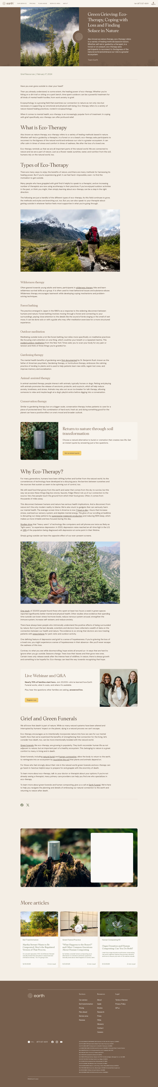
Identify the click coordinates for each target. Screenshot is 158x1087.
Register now (31, 700)
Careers (100, 1032)
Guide (99, 1004)
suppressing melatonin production (67, 516)
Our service (83, 1000)
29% (25, 530)
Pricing (81, 1008)
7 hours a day (82, 510)
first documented (69, 360)
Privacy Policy (120, 1004)
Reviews (82, 1020)
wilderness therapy (84, 287)
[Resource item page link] (39, 939)
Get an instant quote (72, 453)
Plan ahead (83, 1012)
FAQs (99, 1020)
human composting (68, 756)
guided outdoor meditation (32, 343)
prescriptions (39, 634)
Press (99, 1016)
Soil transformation (86, 1004)
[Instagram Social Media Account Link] (61, 1042)
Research (100, 1012)
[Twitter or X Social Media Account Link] (27, 805)
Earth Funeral (95, 785)
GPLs (117, 1008)
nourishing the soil (61, 759)
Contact (100, 1028)
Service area (83, 1016)
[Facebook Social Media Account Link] (21, 805)
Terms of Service (121, 1000)
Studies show (26, 524)
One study (25, 611)
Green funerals (27, 745)
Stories (99, 1008)
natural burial (49, 756)
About (99, 1000)
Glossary (100, 1024)
